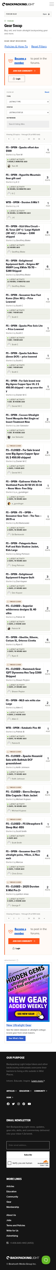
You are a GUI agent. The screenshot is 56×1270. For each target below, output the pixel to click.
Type (9, 96)
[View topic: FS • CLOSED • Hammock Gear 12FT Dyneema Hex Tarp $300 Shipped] (28, 672)
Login (18, 79)
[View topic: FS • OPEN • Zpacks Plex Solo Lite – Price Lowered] (28, 329)
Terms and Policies (15, 1225)
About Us (11, 1215)
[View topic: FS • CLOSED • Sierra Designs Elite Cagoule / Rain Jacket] (28, 793)
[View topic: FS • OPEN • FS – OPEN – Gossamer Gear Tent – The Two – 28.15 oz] (28, 518)
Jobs (8, 1220)
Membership (12, 1207)
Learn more (37, 1080)
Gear (8, 1097)
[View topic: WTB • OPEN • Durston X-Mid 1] (28, 204)
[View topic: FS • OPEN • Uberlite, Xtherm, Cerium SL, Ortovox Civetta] (28, 641)
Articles (10, 1091)
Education (24, 1091)
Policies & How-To (16, 46)
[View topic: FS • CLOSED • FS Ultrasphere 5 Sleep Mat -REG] (28, 825)
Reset (47, 92)
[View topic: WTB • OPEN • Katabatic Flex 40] (28, 729)
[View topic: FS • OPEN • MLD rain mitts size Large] (28, 704)
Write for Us (12, 1230)
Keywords (11, 118)
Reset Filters (39, 46)
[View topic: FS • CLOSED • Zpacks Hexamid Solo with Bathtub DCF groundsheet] (28, 759)
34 (29, 139)
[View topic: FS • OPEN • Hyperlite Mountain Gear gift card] (28, 178)
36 (39, 139)
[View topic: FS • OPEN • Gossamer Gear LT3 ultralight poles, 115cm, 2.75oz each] (28, 857)
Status (10, 107)
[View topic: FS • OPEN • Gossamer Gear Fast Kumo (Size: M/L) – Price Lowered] (28, 300)
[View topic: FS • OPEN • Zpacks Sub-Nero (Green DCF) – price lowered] (28, 357)
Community (40, 1091)
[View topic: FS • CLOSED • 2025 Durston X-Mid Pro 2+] (28, 888)
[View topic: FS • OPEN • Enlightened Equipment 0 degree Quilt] (28, 578)
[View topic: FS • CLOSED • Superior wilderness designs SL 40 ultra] (28, 609)
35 (34, 139)
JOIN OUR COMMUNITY (23, 71)
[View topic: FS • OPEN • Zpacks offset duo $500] (28, 151)
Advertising (12, 1235)
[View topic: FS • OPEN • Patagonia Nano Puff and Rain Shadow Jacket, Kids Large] (28, 549)
